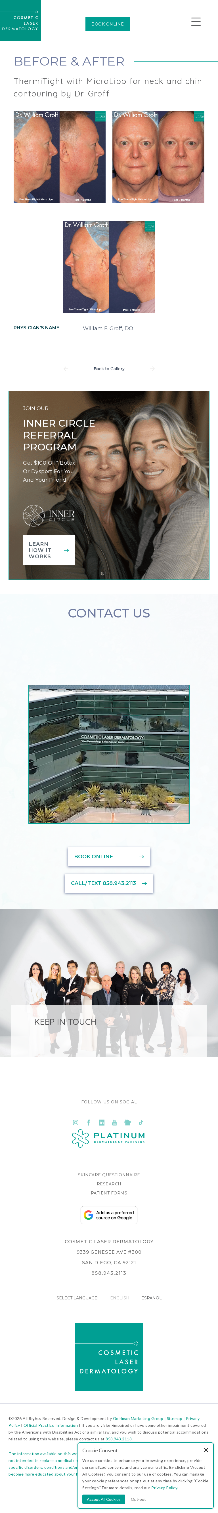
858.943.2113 (119, 1438)
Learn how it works (40, 550)
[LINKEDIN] (101, 1122)
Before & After (69, 61)
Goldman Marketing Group (138, 1418)
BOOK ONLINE (107, 24)
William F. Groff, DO (108, 328)
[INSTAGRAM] (75, 1122)
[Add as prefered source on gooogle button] (109, 1222)
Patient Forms (109, 1193)
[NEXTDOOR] (128, 1122)
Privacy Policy (164, 1487)
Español (151, 1298)
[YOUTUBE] (115, 1122)
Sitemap (175, 1418)
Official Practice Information (51, 1425)
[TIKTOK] (141, 1122)
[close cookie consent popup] (206, 1450)
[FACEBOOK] (88, 1122)
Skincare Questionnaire (109, 1174)
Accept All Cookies (104, 1499)
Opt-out (138, 1499)
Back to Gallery (109, 368)
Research (109, 1184)
